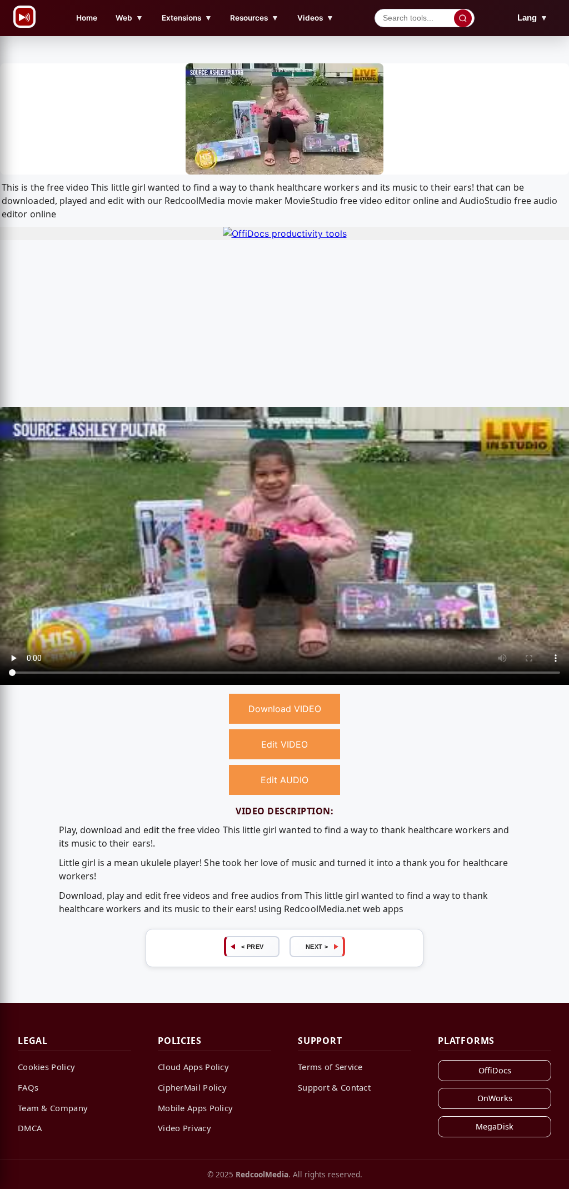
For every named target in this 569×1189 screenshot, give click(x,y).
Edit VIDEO (284, 744)
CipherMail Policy (192, 1087)
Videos (315, 17)
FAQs (28, 1087)
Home (86, 17)
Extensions (187, 17)
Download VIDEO (284, 708)
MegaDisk (494, 1126)
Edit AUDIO (284, 779)
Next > (317, 946)
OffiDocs (494, 1070)
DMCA (30, 1127)
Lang (532, 17)
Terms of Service (330, 1066)
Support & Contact (334, 1087)
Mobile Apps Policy (195, 1107)
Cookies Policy (46, 1066)
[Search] (463, 18)
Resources (254, 17)
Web (129, 17)
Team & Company (53, 1107)
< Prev (252, 946)
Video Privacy (184, 1127)
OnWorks (494, 1098)
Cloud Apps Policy (193, 1066)
